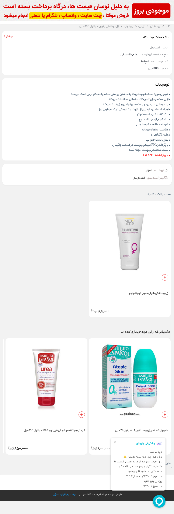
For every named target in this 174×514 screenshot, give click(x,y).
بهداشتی (153, 26)
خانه (166, 26)
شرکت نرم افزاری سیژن (65, 495)
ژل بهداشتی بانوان (132, 26)
